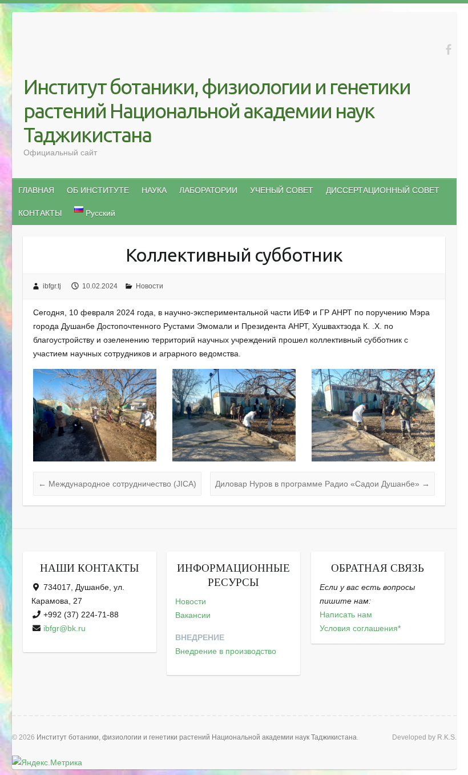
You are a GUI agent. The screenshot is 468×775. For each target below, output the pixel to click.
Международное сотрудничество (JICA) (117, 483)
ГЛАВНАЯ (36, 190)
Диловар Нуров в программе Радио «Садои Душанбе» (322, 483)
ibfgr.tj (52, 286)
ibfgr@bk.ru (64, 628)
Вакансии (193, 615)
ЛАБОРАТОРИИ (208, 190)
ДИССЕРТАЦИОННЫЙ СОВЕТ (382, 190)
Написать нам (346, 614)
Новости (149, 286)
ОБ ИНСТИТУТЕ (98, 190)
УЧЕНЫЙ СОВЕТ (281, 190)
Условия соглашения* (360, 628)
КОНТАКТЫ (40, 213)
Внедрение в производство (225, 651)
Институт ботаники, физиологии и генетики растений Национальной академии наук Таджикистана (216, 110)
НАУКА (154, 190)
